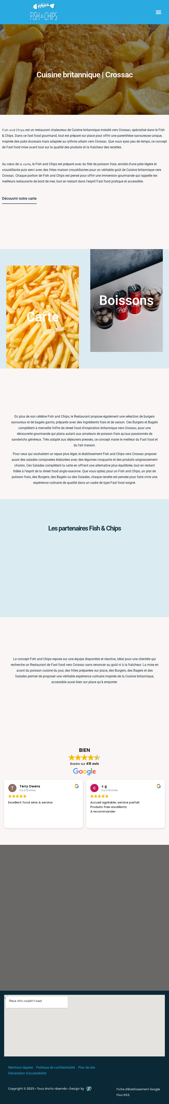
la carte (25, 164)
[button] (158, 12)
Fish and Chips (13, 130)
